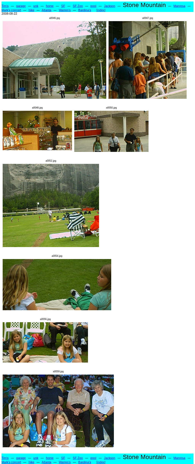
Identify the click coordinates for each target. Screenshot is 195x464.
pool (93, 6)
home (50, 6)
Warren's (65, 10)
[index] (100, 10)
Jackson (109, 6)
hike (31, 10)
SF (63, 6)
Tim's (5, 6)
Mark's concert (11, 10)
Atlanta (46, 10)
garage (21, 6)
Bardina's (84, 10)
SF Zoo (78, 6)
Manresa (179, 6)
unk (35, 6)
